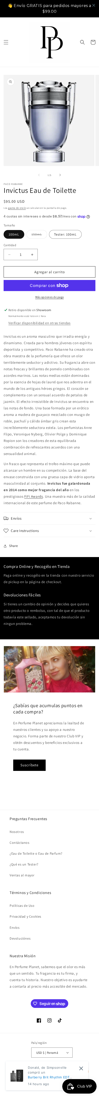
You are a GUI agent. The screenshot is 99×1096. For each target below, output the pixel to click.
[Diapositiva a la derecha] (60, 175)
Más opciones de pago (49, 297)
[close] (93, 5)
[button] (6, 42)
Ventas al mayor (22, 875)
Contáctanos (20, 842)
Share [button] (13, 546)
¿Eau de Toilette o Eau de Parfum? (36, 853)
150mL (39, 235)
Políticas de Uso (22, 905)
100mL (14, 234)
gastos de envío (17, 207)
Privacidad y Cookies (25, 916)
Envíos (15, 927)
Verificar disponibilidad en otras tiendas (39, 323)
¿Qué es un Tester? (24, 864)
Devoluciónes (20, 938)
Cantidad (10, 245)
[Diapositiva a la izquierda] (39, 175)
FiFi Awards (33, 496)
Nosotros (17, 832)
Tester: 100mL (65, 234)
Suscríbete (29, 765)
